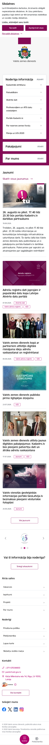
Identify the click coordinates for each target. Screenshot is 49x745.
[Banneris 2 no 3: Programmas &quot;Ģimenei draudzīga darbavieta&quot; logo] (24, 538)
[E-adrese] (7, 684)
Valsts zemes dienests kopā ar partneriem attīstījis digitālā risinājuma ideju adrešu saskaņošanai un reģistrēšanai (21, 347)
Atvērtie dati (20, 303)
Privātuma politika (11, 628)
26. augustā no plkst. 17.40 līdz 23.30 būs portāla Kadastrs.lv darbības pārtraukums (21, 215)
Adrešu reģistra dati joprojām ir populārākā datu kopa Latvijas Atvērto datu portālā (22, 293)
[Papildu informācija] (15, 685)
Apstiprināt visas (36, 28)
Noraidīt (12, 28)
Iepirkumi (7, 594)
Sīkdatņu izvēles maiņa (13, 651)
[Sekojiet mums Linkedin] (16, 709)
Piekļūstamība (9, 635)
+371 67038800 (12, 667)
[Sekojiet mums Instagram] (22, 709)
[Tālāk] (43, 538)
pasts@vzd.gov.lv (13, 672)
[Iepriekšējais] (5, 538)
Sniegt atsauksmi (24, 566)
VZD (26, 307)
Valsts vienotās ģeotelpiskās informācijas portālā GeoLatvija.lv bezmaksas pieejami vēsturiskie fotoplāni (23, 497)
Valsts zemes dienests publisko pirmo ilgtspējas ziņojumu (21, 396)
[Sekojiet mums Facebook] (4, 709)
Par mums (8, 610)
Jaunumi (19, 457)
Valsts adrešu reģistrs (12, 307)
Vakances (7, 587)
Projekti (6, 602)
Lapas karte (8, 643)
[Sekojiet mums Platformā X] (10, 709)
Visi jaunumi (24, 520)
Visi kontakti (15, 692)
